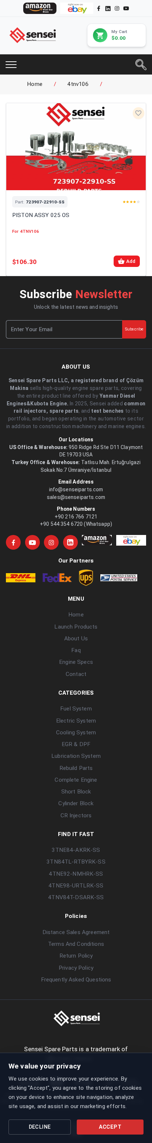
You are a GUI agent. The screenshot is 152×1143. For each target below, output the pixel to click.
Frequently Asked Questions (76, 979)
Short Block (76, 791)
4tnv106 (78, 84)
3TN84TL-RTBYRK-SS (75, 861)
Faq (75, 650)
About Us (76, 638)
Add (130, 261)
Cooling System (76, 732)
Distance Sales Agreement (76, 932)
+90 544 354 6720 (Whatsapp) (76, 524)
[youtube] (126, 8)
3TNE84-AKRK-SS (76, 850)
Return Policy (76, 955)
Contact (76, 674)
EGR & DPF (76, 744)
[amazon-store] (39, 8)
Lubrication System (76, 756)
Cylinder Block (75, 803)
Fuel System (76, 708)
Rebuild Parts (76, 768)
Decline (40, 1127)
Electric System (76, 720)
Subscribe (134, 329)
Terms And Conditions (76, 944)
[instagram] (117, 8)
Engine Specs (76, 662)
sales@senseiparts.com (76, 497)
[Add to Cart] (85, 181)
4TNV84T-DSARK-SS (76, 897)
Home (34, 84)
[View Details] (66, 181)
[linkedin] (107, 8)
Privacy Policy (76, 968)
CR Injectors (76, 815)
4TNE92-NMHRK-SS (76, 874)
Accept (110, 1127)
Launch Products (75, 626)
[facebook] (98, 8)
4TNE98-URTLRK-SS (75, 885)
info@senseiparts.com (76, 489)
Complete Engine (76, 780)
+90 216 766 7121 (76, 517)
